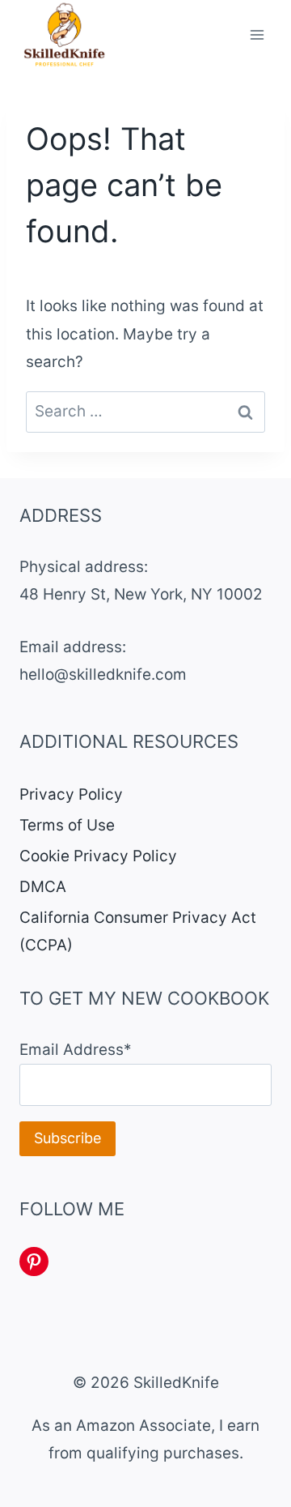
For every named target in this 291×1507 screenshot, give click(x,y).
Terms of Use (67, 825)
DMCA (42, 886)
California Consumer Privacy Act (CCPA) (137, 931)
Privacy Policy (71, 794)
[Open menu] (257, 35)
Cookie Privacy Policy (98, 856)
